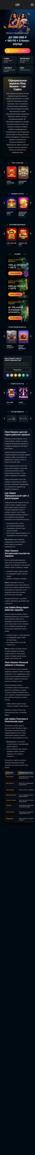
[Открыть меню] (32, 5)
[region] (17, 177)
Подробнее (17, 370)
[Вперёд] (30, 172)
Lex (17, 4)
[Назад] (4, 172)
